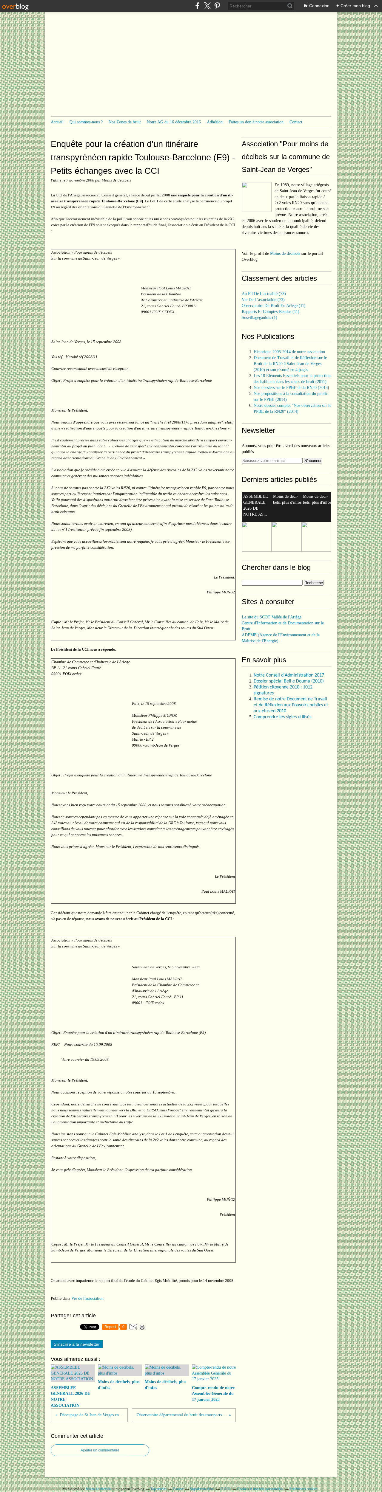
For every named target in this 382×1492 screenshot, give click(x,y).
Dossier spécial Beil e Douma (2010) (289, 681)
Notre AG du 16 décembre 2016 (174, 122)
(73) (264, 293)
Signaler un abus (202, 1489)
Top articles (158, 1489)
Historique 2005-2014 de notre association (289, 352)
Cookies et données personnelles (260, 1489)
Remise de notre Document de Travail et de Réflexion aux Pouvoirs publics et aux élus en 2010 (291, 705)
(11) (274, 305)
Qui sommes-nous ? (86, 122)
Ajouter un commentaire (100, 1450)
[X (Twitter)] (207, 5)
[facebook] (197, 5)
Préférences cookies (303, 1489)
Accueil (57, 122)
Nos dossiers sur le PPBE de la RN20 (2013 (291, 387)
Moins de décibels (285, 253)
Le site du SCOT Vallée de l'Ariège (271, 617)
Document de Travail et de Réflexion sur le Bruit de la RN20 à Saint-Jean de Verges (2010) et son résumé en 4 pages (290, 364)
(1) (259, 317)
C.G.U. (226, 1489)
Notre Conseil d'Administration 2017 (289, 675)
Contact (295, 122)
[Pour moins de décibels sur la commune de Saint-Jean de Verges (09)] (257, 197)
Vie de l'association (87, 1298)
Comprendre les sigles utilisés (282, 717)
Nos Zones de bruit (125, 122)
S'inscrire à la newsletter (77, 1344)
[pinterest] (217, 5)
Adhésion (215, 122)
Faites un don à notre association (256, 122)
